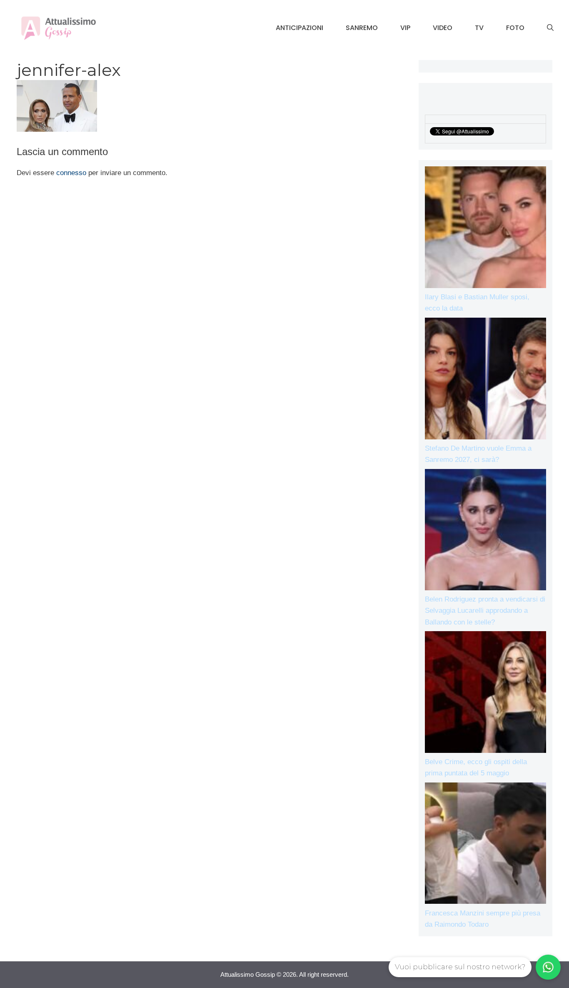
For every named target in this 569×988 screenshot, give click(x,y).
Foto (515, 28)
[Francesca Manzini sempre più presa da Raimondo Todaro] (486, 845)
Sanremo (362, 28)
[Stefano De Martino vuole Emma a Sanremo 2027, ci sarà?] (486, 380)
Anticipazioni (299, 28)
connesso (71, 173)
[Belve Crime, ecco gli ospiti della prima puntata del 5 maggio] (486, 693)
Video (442, 28)
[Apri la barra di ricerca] (550, 28)
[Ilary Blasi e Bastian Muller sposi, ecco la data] (486, 228)
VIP (405, 28)
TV (479, 28)
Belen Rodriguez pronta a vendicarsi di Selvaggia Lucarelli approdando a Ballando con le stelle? (485, 610)
